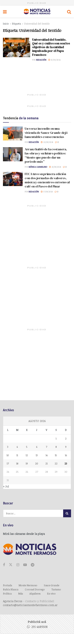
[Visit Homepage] (37, 11)
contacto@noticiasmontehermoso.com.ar (30, 605)
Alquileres (34, 593)
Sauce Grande (51, 585)
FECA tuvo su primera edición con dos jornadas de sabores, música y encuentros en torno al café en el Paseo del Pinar (47, 180)
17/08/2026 (48, 191)
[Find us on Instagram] (17, 565)
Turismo (56, 589)
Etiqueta (16, 23)
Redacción (41, 59)
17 (8, 463)
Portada (7, 585)
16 (66, 455)
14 (47, 455)
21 (46, 463)
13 (37, 455)
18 (17, 463)
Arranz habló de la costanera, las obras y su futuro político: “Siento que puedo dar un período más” (46, 155)
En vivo (51, 593)
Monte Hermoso (28, 585)
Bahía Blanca (10, 589)
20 (36, 463)
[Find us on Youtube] (25, 565)
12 (27, 455)
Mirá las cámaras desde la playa (24, 534)
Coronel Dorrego (35, 589)
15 (56, 455)
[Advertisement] (37, 80)
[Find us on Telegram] (32, 565)
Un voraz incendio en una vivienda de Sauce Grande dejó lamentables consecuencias (46, 132)
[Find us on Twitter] (10, 564)
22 (56, 463)
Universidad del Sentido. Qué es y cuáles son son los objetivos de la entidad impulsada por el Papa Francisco (51, 47)
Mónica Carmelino (38, 166)
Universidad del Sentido (37, 23)
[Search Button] (69, 11)
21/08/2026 (56, 166)
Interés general (14, 41)
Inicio (6, 23)
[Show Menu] (5, 11)
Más (20, 593)
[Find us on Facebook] (4, 565)
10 (8, 455)
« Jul (6, 486)
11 (17, 455)
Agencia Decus (12, 601)
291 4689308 (39, 627)
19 (27, 463)
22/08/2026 (48, 142)
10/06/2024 (55, 59)
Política (7, 593)
